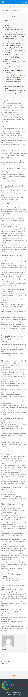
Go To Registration (9, 41)
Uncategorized (10, 6)
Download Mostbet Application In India (14, 29)
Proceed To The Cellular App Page (13, 22)
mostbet (22, 401)
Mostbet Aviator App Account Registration (15, 92)
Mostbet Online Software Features (13, 81)
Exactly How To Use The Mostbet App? (14, 40)
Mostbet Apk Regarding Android (12, 45)
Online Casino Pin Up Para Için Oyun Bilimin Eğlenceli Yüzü (7, 661)
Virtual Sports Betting (10, 74)
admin (4, 649)
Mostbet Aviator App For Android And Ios (14, 31)
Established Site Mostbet (11, 65)
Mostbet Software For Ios (11, 93)
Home (2, 6)
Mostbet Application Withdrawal (12, 43)
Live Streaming (8, 27)
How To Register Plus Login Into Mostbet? (15, 75)
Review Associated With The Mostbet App (15, 90)
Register (7, 20)
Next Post (24, 660)
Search (20, 2)
